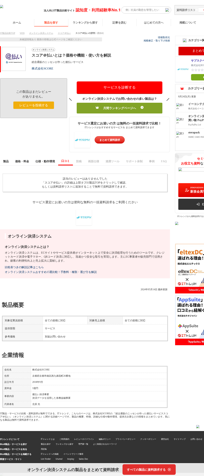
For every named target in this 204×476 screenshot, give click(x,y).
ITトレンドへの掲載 (50, 454)
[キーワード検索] (167, 10)
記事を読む (120, 22)
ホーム (17, 22)
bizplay (70, 458)
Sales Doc (83, 458)
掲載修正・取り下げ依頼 (157, 40)
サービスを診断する (119, 87)
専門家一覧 (83, 444)
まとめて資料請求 (109, 139)
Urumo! (59, 458)
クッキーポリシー (148, 439)
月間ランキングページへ (119, 108)
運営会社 (165, 439)
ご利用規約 (64, 439)
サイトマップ (180, 439)
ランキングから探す (85, 22)
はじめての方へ (154, 22)
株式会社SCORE (42, 68)
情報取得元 (164, 37)
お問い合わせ (196, 439)
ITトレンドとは (48, 439)
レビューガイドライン (84, 439)
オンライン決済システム (41, 33)
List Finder (46, 458)
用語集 (44, 449)
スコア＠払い (64, 33)
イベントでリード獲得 (73, 454)
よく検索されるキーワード (105, 444)
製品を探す (51, 22)
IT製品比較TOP (7, 33)
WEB (22, 33)
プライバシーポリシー (125, 439)
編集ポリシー (105, 439)
